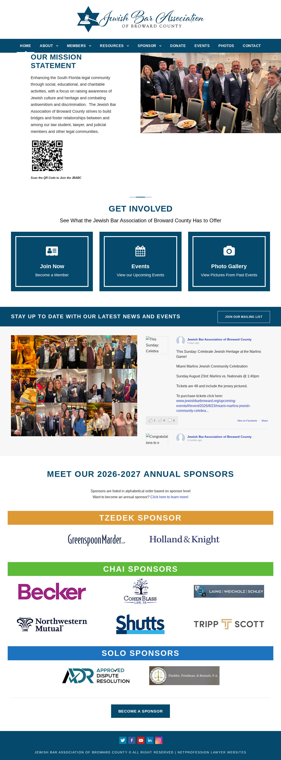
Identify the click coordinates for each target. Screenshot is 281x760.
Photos (226, 46)
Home (25, 46)
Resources (112, 46)
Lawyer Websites (228, 752)
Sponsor (147, 46)
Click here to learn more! (169, 497)
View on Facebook (247, 420)
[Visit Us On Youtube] (140, 740)
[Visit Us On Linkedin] (149, 740)
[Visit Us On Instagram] (158, 740)
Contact (252, 46)
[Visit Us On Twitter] (122, 740)
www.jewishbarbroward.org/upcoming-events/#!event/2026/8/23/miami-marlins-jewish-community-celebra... (213, 406)
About (46, 46)
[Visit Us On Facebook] (131, 740)
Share (264, 420)
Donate (178, 46)
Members (76, 46)
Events (202, 46)
